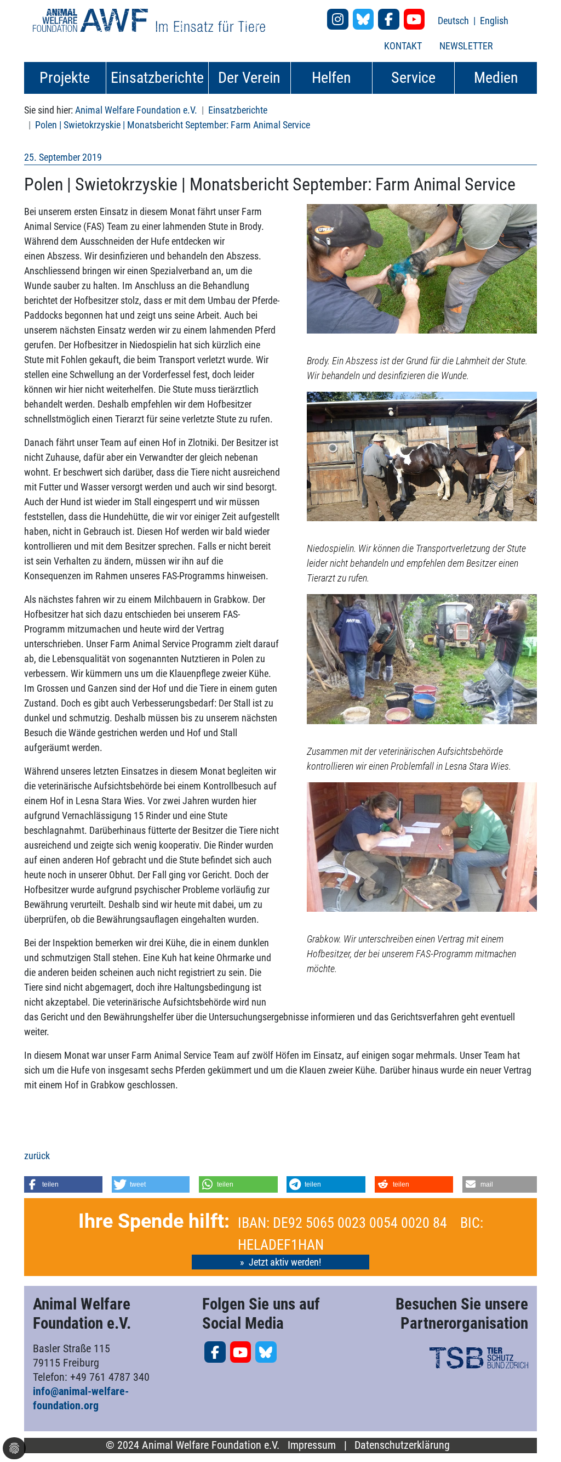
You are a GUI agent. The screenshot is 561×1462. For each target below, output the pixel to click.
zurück (37, 1155)
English (494, 20)
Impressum (312, 1445)
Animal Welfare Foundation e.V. (136, 110)
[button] (63, 1184)
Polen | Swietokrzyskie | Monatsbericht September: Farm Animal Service (172, 125)
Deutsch (454, 20)
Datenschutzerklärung (402, 1445)
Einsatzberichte (237, 110)
